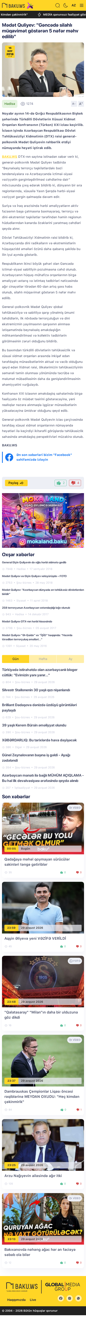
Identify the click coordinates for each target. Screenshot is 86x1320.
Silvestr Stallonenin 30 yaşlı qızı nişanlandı (36, 690)
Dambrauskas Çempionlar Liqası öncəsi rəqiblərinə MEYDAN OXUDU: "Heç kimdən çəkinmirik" (41, 1096)
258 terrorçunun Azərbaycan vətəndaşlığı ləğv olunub (36, 607)
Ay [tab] (70, 659)
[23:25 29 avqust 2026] (43, 1145)
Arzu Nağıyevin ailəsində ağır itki (33, 1176)
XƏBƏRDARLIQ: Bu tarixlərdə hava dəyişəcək (39, 740)
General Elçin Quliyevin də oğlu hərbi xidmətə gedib (34, 562)
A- (74, 103)
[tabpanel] (43, 728)
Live (33, 1300)
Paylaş (13, 483)
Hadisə (9, 104)
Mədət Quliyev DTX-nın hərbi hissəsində (27, 621)
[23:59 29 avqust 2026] (43, 907)
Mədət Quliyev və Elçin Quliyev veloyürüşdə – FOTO (34, 576)
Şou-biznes (23, 582)
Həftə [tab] (43, 659)
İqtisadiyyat (22, 787)
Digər (18, 747)
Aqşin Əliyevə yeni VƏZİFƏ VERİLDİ (35, 938)
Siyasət (21, 600)
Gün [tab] (15, 659)
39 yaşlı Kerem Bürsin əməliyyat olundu (34, 725)
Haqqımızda (16, 1300)
